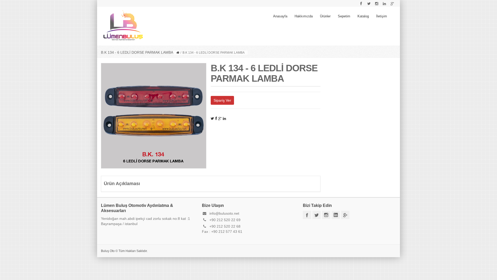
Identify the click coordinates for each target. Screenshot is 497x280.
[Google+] (220, 118)
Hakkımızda (304, 16)
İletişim (381, 16)
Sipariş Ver (222, 100)
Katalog (363, 16)
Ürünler (325, 16)
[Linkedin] (224, 118)
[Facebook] (216, 118)
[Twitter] (212, 118)
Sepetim (344, 16)
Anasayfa (280, 16)
